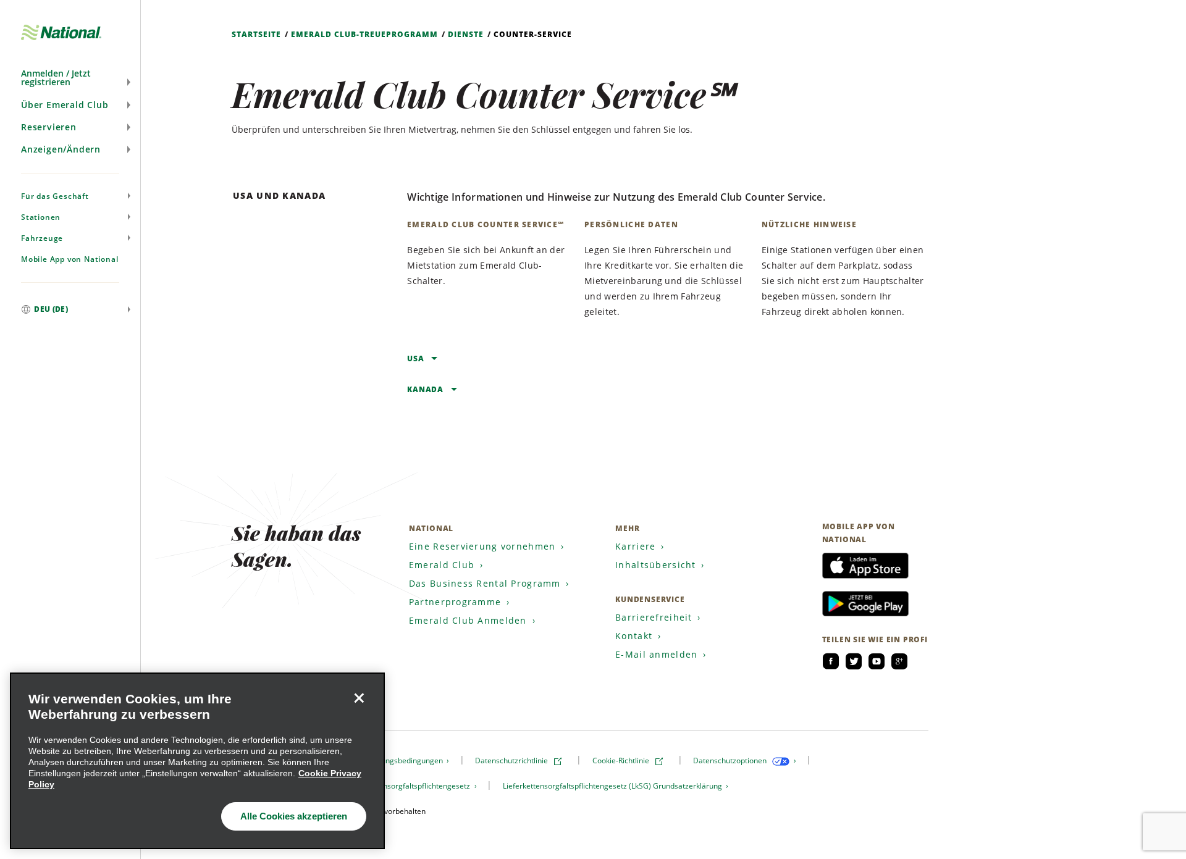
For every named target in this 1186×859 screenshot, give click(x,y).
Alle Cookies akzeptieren (293, 816)
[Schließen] (358, 698)
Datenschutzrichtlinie (512, 760)
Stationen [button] (41, 217)
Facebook (830, 661)
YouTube (876, 661)
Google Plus (899, 661)
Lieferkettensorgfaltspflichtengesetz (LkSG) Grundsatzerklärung (613, 786)
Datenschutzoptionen (730, 760)
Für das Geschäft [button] (55, 196)
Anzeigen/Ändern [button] (61, 149)
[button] (70, 78)
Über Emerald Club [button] (65, 105)
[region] (197, 761)
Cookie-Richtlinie (621, 760)
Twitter (853, 661)
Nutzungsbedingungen (405, 760)
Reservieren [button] (49, 127)
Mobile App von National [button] (69, 259)
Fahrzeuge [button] (42, 238)
